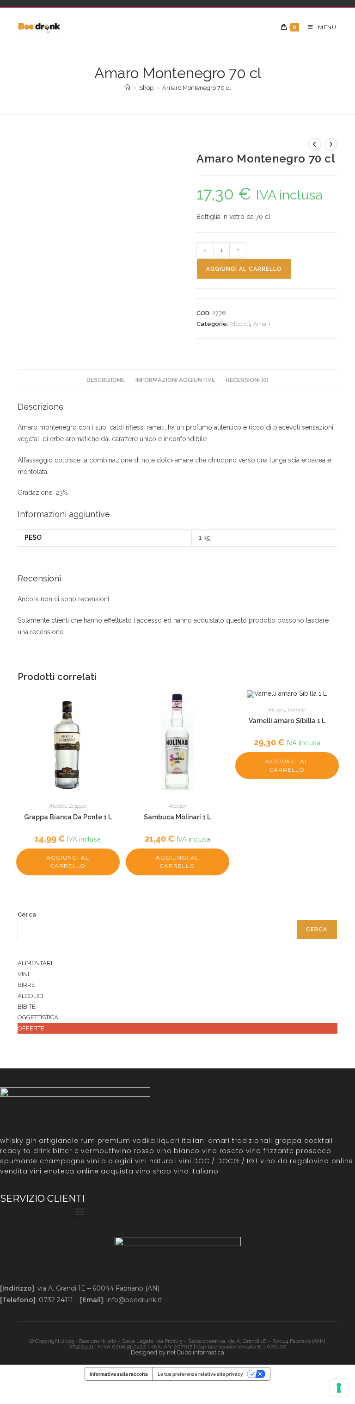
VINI (23, 974)
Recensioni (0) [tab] (247, 379)
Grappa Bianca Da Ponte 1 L (68, 817)
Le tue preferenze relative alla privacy (200, 1374)
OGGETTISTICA (38, 1017)
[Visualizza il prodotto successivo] (330, 144)
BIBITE (27, 1006)
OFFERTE (31, 1028)
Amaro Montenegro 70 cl (196, 87)
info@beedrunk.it (134, 1300)
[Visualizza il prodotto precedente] (314, 144)
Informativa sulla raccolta (119, 1374)
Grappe (77, 806)
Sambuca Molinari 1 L (177, 817)
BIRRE (26, 984)
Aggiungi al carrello (244, 269)
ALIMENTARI (35, 963)
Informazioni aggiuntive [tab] (175, 379)
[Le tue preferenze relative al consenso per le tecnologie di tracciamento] (339, 1388)
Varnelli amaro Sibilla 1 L (287, 720)
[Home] (127, 87)
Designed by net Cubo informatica (177, 1352)
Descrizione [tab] (105, 379)
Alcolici (240, 323)
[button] (79, 1211)
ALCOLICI (30, 995)
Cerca (27, 914)
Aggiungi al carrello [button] (67, 861)
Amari (261, 323)
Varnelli (297, 709)
